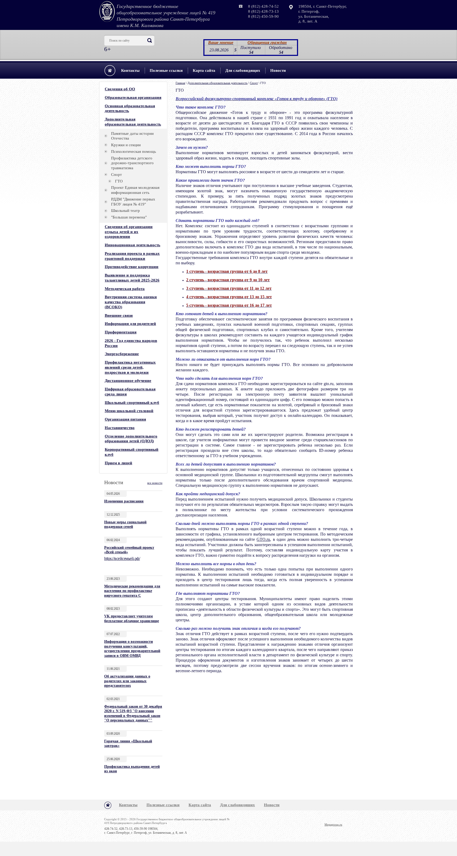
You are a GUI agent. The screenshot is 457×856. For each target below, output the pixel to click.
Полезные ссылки (166, 70)
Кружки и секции (126, 145)
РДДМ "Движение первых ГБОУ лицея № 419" (133, 201)
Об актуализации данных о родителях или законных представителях (127, 681)
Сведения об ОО (120, 89)
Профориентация (120, 332)
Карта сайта (204, 70)
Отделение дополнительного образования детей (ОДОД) (131, 438)
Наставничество (120, 428)
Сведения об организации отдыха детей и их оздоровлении (129, 232)
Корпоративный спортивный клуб (131, 452)
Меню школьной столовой (129, 411)
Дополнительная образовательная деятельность (218, 82)
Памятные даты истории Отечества (132, 136)
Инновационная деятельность (132, 245)
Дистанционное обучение (128, 380)
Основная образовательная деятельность (130, 108)
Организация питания (125, 419)
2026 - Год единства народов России (131, 343)
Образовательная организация (133, 97)
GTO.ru (263, 539)
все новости (154, 482)
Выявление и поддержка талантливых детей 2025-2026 (132, 277)
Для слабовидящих (242, 70)
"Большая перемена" (129, 217)
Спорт (254, 82)
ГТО (119, 181)
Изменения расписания (124, 501)
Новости (278, 70)
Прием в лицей (118, 463)
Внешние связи (119, 315)
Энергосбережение (122, 354)
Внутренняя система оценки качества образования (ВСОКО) (131, 302)
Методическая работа (125, 289)
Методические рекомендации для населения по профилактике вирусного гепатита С (132, 591)
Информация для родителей (130, 324)
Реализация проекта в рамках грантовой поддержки (132, 256)
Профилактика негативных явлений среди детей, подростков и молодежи (130, 367)
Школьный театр (125, 210)
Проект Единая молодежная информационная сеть (135, 190)
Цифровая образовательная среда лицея (130, 391)
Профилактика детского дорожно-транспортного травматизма (132, 163)
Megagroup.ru (333, 824)
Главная (180, 82)
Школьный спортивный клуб (132, 402)
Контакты (130, 70)
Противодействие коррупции (131, 267)
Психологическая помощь (133, 151)
